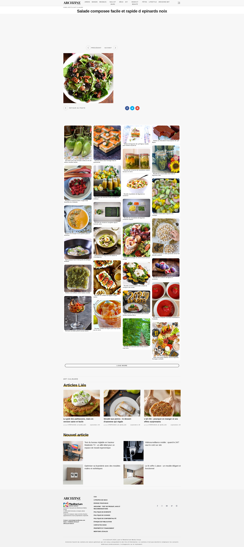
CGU (95, 496)
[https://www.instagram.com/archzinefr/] (162, 506)
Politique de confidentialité (105, 518)
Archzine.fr (73, 498)
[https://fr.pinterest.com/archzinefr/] (177, 506)
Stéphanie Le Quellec (77, 425)
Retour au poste (76, 108)
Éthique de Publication (103, 521)
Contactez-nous (100, 525)
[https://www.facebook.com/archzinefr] (157, 506)
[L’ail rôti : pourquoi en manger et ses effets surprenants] (162, 403)
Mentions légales (101, 531)
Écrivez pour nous (101, 503)
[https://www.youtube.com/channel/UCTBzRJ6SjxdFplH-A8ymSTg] (167, 506)
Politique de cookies (102, 515)
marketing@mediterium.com (77, 520)
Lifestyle (153, 2)
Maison (95, 2)
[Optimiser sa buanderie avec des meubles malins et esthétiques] (73, 474)
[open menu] (179, 3)
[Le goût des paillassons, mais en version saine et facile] (81, 403)
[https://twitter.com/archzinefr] (172, 506)
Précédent (96, 48)
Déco (121, 2)
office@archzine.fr (68, 523)
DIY (126, 2)
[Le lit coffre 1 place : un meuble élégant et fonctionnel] (134, 474)
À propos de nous (100, 500)
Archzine (72, 3)
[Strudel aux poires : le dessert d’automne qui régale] (122, 403)
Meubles (102, 2)
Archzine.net (164, 2)
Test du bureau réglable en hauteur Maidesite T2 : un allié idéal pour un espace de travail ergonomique (100, 445)
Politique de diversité (102, 512)
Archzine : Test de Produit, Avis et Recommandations (107, 508)
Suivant (109, 48)
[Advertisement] (122, 29)
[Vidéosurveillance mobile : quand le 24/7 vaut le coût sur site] (134, 451)
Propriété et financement (104, 528)
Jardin (87, 2)
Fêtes (144, 2)
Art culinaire (78, 7)
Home (65, 7)
